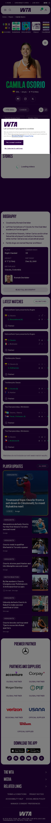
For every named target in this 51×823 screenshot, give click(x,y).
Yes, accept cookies (13, 142)
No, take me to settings (14, 148)
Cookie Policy (17, 136)
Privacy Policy (28, 136)
